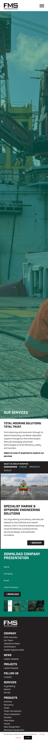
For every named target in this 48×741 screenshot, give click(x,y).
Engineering (9, 686)
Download (13, 594)
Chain (6, 707)
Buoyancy (9, 704)
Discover (36, 543)
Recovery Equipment (14, 729)
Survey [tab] (8, 470)
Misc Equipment (12, 726)
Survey (7, 692)
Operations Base (12, 643)
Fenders (8, 717)
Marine (7, 689)
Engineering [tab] (10, 467)
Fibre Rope (9, 720)
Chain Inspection (12, 714)
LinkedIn (8, 676)
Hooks (7, 723)
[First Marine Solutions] (11, 6)
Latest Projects (11, 667)
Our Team (8, 640)
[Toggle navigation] (35, 5)
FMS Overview (10, 637)
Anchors (8, 701)
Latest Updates (11, 658)
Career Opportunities (14, 649)
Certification (10, 646)
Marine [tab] (23, 467)
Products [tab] (34, 467)
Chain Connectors (12, 710)
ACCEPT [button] (28, 738)
